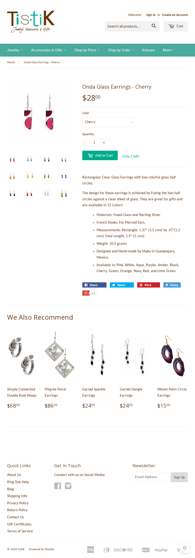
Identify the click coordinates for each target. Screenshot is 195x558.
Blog (10, 489)
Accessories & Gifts (47, 50)
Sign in (151, 15)
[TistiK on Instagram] (68, 488)
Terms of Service (20, 531)
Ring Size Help (18, 482)
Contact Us (15, 517)
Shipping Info (17, 496)
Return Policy (17, 510)
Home (11, 62)
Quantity (88, 134)
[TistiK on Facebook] (57, 488)
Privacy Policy (17, 503)
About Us (14, 475)
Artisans (148, 50)
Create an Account (175, 15)
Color (85, 113)
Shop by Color (119, 50)
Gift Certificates (19, 524)
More (167, 50)
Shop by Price (85, 50)
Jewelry (13, 50)
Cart (179, 26)
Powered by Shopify (41, 549)
